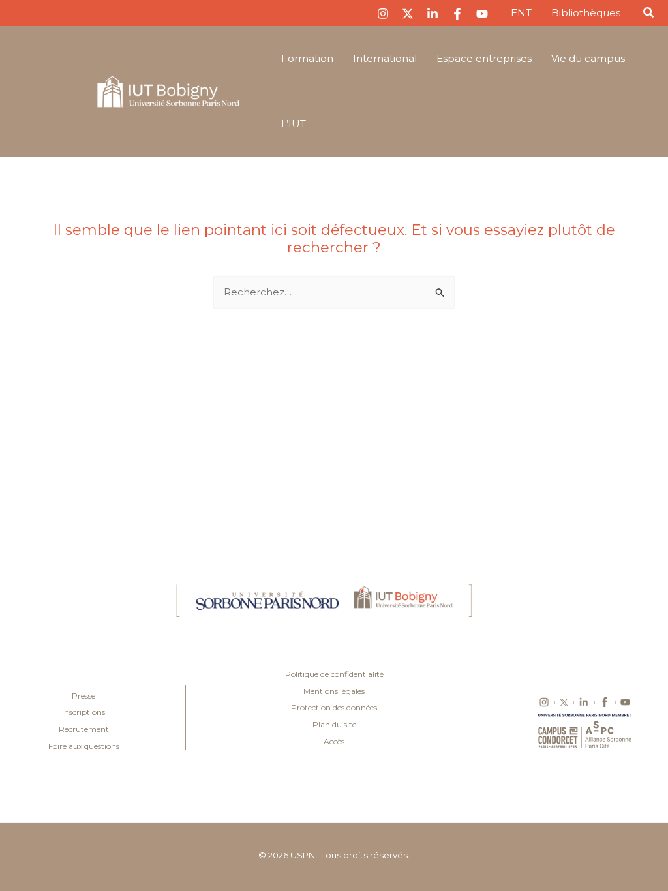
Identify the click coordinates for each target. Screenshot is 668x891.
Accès (334, 741)
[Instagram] (383, 14)
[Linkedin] (432, 14)
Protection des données (334, 707)
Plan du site (334, 724)
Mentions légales (334, 691)
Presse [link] (83, 696)
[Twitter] (408, 14)
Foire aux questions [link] (83, 746)
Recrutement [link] (84, 729)
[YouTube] (482, 14)
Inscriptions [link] (83, 712)
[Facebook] (457, 14)
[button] (649, 14)
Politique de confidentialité (334, 674)
